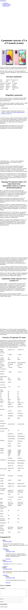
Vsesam (2, 0)
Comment (2, 588)
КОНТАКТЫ (6, 5)
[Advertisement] (14, 22)
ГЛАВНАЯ (5, 3)
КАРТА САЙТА (7, 4)
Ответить (5, 548)
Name (2, 599)
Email (2, 601)
